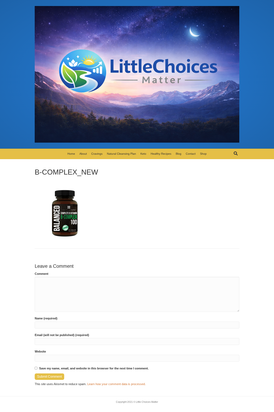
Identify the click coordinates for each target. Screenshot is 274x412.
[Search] (235, 153)
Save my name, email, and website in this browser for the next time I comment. (94, 368)
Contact (191, 153)
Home (71, 153)
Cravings (96, 153)
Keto (143, 153)
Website (40, 351)
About (83, 153)
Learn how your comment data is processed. (116, 384)
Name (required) (46, 318)
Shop (203, 153)
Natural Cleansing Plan (121, 153)
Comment (41, 273)
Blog (178, 153)
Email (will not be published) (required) (62, 335)
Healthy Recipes (161, 153)
